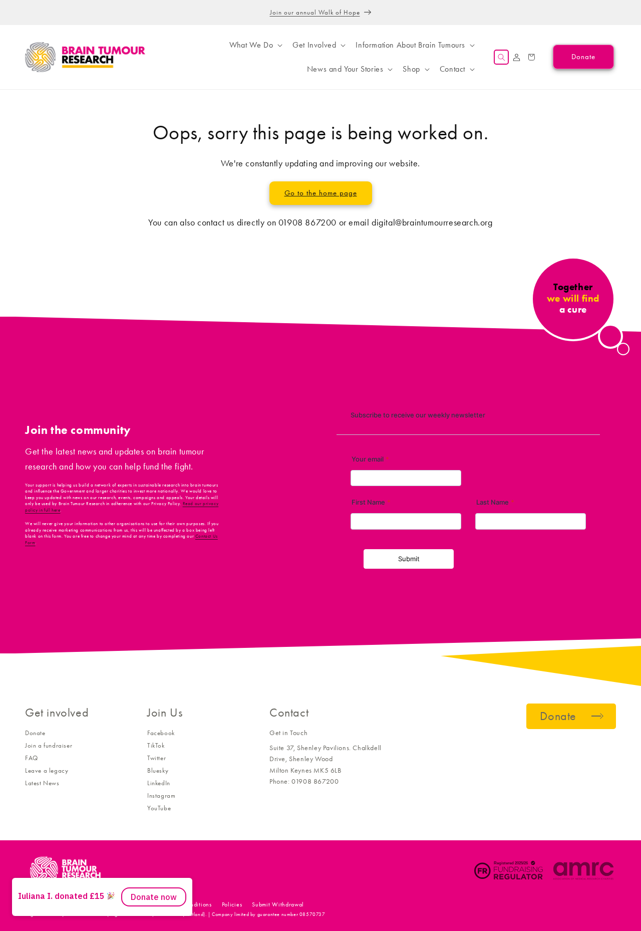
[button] (254, 45)
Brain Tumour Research (80, 904)
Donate (35, 733)
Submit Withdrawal (278, 904)
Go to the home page (320, 192)
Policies (232, 904)
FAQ (31, 758)
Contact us (130, 904)
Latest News (42, 783)
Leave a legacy (46, 770)
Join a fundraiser (48, 745)
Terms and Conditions (183, 904)
